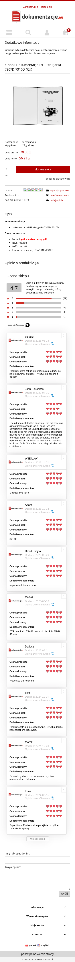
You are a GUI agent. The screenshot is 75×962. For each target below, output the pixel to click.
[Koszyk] (65, 32)
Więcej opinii (37, 838)
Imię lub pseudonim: (17, 853)
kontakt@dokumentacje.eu (40, 53)
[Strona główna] (37, 16)
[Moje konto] (47, 32)
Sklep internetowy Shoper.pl (37, 959)
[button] (9, 32)
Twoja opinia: (13, 867)
